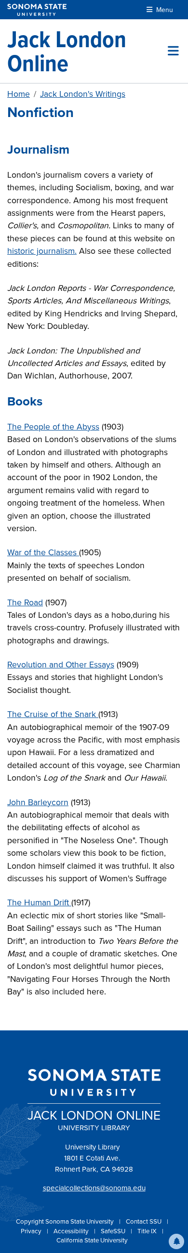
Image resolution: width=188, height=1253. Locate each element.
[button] (176, 1241)
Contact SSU (144, 1221)
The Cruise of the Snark (52, 714)
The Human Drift (39, 902)
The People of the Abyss (53, 426)
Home (18, 94)
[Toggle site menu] (173, 51)
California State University (92, 1240)
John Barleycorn (37, 802)
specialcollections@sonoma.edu (94, 1188)
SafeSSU (114, 1231)
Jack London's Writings (82, 94)
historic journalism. (42, 251)
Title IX (147, 1231)
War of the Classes (43, 552)
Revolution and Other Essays (60, 664)
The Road (25, 602)
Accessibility (72, 1231)
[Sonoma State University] (37, 10)
